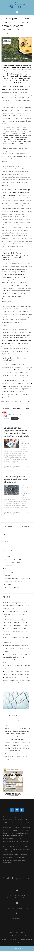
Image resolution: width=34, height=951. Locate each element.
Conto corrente (10, 569)
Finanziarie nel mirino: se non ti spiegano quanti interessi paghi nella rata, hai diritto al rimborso (16, 680)
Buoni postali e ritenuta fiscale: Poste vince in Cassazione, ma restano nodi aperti (15, 614)
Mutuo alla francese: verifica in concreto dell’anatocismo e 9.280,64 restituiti (16, 648)
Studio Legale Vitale (16, 878)
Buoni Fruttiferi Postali (13, 559)
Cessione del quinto (12, 562)
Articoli (7, 556)
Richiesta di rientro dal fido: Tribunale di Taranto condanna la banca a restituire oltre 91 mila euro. (16, 622)
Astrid (28, 939)
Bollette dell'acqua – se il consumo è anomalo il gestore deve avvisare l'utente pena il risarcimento (17, 731)
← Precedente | (9, 527)
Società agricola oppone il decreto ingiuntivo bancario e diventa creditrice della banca (16, 657)
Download (14, 419)
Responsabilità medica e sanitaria (17, 578)
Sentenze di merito (12, 587)
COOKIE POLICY (13, 935)
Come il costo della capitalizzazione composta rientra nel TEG (16, 665)
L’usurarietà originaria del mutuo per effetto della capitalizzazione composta (16, 631)
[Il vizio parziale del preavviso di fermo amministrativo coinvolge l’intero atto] (17, 49)
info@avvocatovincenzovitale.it (17, 908)
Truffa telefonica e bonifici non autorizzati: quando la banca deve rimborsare (15, 640)
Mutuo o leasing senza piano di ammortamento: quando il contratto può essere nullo (16, 605)
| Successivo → (25, 527)
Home (7, 725)
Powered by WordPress (10, 939)
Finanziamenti (10, 572)
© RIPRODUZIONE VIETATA (17, 932)
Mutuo (7, 575)
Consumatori (9, 566)
